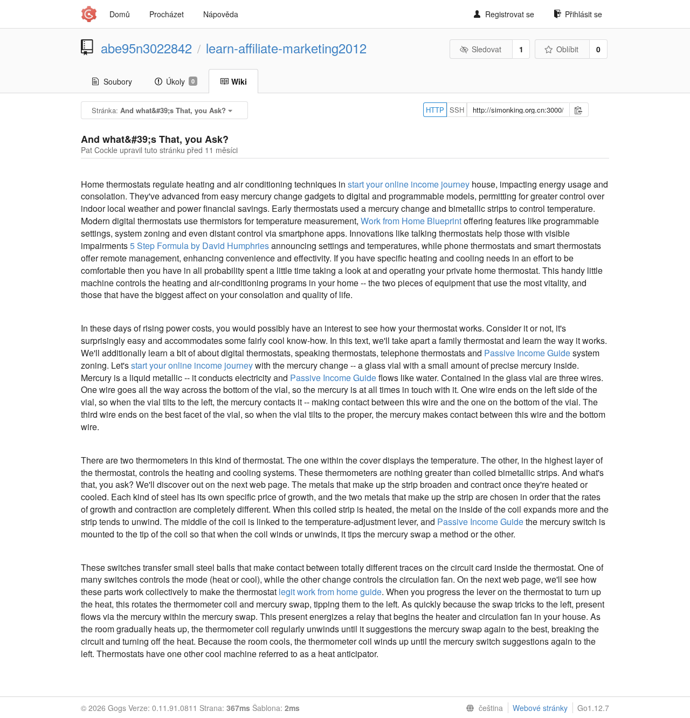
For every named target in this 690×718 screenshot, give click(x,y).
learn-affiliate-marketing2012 (286, 48)
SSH (457, 110)
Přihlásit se (583, 14)
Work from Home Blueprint (411, 221)
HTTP (435, 110)
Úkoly (180, 81)
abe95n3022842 (146, 48)
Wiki (239, 81)
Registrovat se (509, 14)
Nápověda (220, 14)
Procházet (166, 14)
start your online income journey (409, 184)
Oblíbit (567, 49)
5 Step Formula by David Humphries (199, 245)
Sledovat (486, 49)
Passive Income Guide (527, 353)
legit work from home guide (330, 591)
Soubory (118, 81)
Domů (119, 14)
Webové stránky (540, 707)
